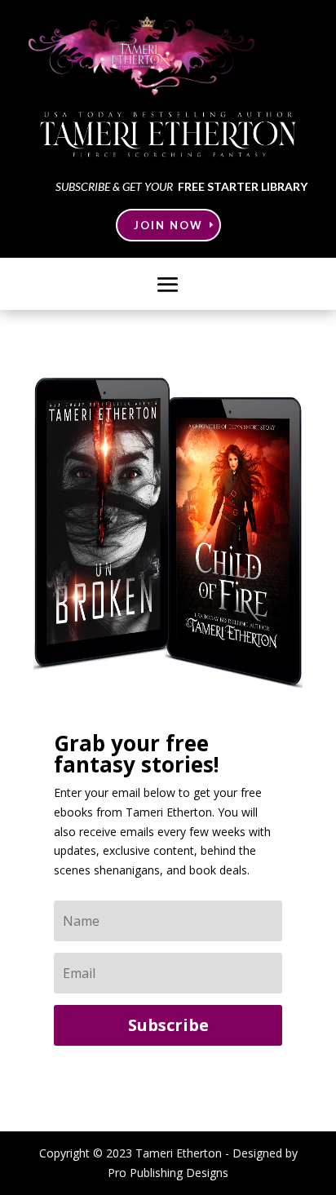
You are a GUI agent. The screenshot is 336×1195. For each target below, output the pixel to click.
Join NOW (168, 225)
